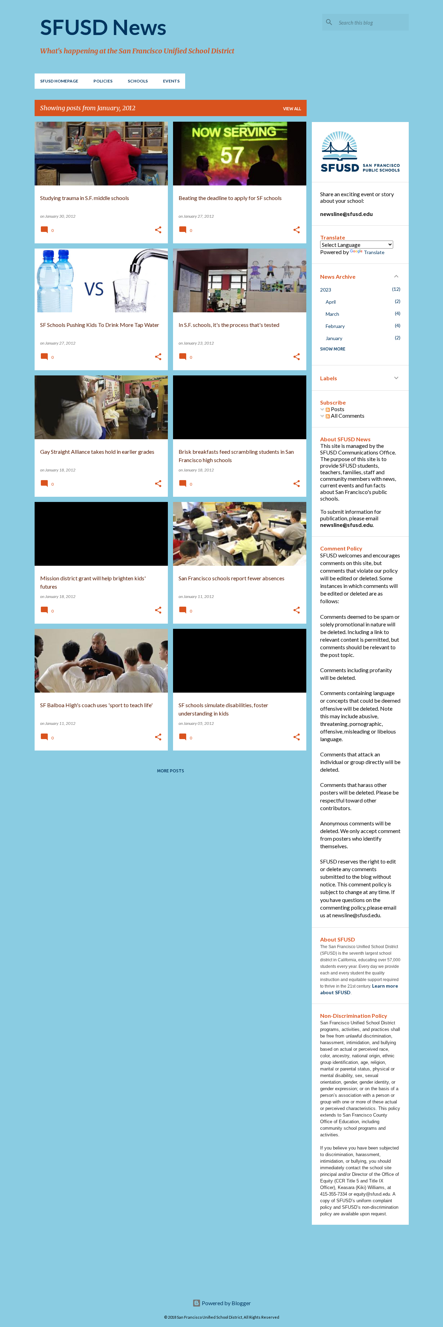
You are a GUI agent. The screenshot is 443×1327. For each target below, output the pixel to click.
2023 (325, 290)
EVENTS (171, 81)
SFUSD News (103, 27)
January (334, 338)
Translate (374, 252)
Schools (138, 81)
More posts (170, 771)
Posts (337, 409)
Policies (102, 81)
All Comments (347, 415)
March (332, 314)
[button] (158, 230)
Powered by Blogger (226, 1303)
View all (292, 108)
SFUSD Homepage (59, 81)
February (335, 326)
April (331, 302)
